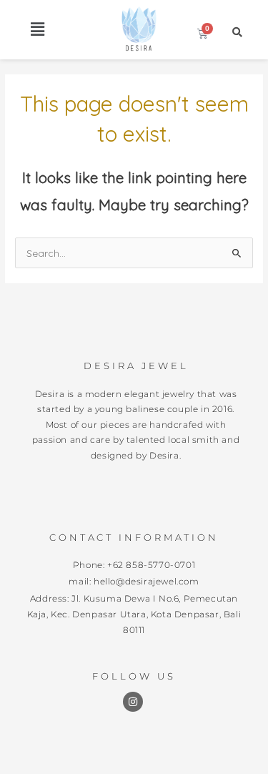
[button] (37, 29)
